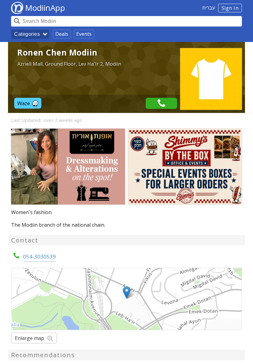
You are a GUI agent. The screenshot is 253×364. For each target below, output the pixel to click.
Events (84, 34)
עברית (208, 8)
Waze (23, 103)
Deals (61, 34)
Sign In (230, 8)
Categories (27, 34)
